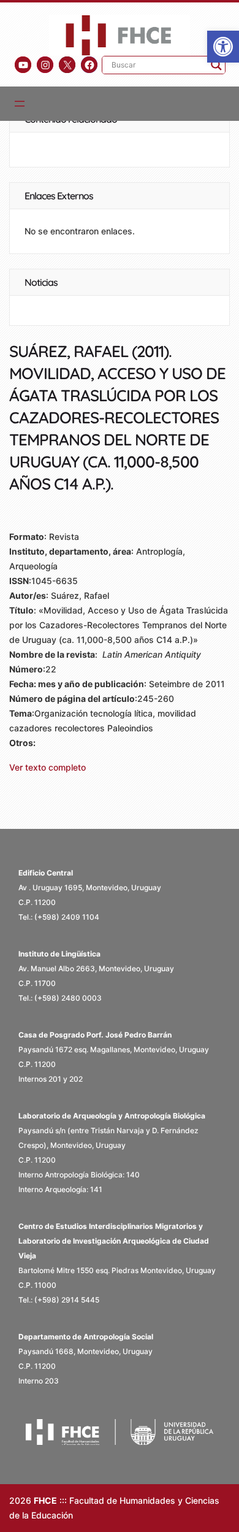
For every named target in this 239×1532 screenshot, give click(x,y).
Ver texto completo (47, 767)
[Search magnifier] (216, 65)
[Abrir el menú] (19, 103)
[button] (223, 47)
